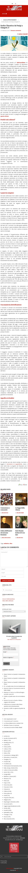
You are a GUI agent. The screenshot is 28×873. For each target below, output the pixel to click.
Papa (5, 783)
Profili (5, 795)
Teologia (6, 814)
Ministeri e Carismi (8, 776)
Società (6, 810)
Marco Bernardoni (6, 537)
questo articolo (5, 116)
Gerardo (6, 708)
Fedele (5, 696)
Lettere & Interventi (9, 770)
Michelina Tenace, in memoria (11, 725)
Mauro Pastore (8, 674)
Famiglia (6, 759)
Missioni (6, 778)
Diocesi (6, 751)
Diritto (5, 753)
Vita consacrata (8, 819)
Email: (5, 652)
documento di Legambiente (14, 464)
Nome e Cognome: (8, 657)
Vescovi (6, 816)
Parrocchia (6, 785)
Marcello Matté (20, 512)
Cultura (5, 749)
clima (10, 543)
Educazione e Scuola (9, 757)
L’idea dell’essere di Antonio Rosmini (6, 533)
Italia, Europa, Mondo (9, 768)
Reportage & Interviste (9, 802)
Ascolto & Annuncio (9, 738)
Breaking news (7, 742)
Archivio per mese (6, 609)
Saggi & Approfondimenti (9, 20)
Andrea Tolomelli (23, 34)
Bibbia (5, 740)
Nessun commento (16, 30)
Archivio (6, 736)
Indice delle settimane (7, 600)
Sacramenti (7, 804)
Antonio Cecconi (8, 700)
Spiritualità (6, 812)
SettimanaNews (21, 62)
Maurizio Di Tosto (8, 692)
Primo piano (7, 793)
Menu (4, 13)
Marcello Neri (5, 512)
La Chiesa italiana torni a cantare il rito (13, 723)
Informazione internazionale (11, 766)
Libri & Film (7, 772)
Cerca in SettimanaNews (8, 599)
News (5, 780)
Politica (6, 791)
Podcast (6, 789)
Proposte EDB (7, 797)
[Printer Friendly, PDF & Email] (22, 485)
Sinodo (5, 808)
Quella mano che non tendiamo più (16, 686)
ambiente (6, 543)
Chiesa (5, 746)
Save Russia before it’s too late (20, 533)
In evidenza (7, 763)
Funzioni (6, 761)
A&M (17, 870)
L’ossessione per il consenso (11, 721)
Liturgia (6, 774)
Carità (5, 744)
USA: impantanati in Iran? (10, 719)
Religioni (6, 799)
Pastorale (6, 787)
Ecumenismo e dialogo (9, 755)
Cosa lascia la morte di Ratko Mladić (13, 727)
